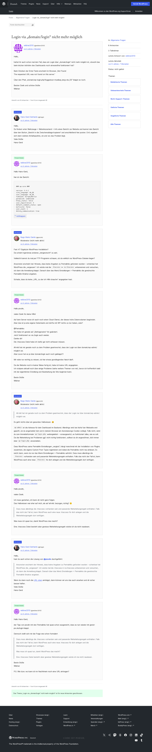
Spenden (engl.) (98, 722)
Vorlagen (39, 725)
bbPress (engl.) (124, 722)
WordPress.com (125, 715)
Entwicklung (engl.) (70, 722)
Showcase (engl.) (42, 715)
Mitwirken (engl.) (97, 715)
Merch (94, 725)
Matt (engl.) (123, 718)
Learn (65, 715)
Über (11, 715)
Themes (39, 718)
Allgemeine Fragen (23, 18)
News (11, 718)
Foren (11, 11)
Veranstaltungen (97, 718)
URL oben (38, 580)
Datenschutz (13, 725)
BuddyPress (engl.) (126, 725)
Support (66, 718)
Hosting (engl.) (14, 722)
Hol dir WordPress (140, 4)
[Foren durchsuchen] (32, 25)
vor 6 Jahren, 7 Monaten (32, 49)
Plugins (38, 722)
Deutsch (33, 738)
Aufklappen (20, 216)
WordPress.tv (69, 725)
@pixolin (47, 559)
